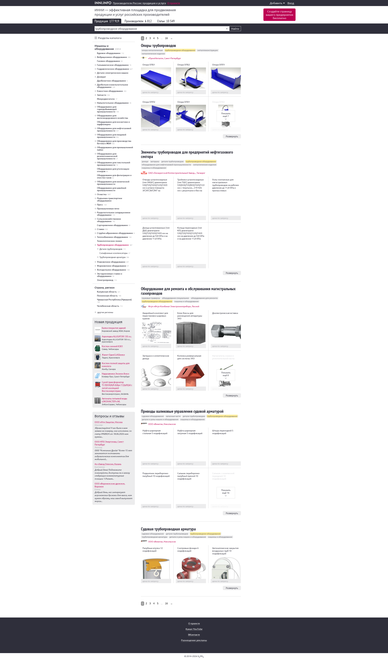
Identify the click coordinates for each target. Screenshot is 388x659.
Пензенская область (109, 295)
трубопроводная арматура (154, 537)
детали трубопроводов (172, 161)
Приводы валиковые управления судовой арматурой (182, 411)
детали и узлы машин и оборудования (160, 419)
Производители (138, 21)
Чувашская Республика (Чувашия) (114, 300)
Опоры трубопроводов (158, 45)
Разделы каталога (109, 37)
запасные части (173, 416)
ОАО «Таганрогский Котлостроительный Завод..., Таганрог (176, 172)
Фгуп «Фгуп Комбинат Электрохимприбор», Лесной (173, 306)
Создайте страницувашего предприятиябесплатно (279, 15)
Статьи (166, 21)
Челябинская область (110, 306)
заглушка (155, 161)
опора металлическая (152, 50)
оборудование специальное (175, 298)
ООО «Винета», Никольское (162, 424)
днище (145, 161)
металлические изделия (153, 53)
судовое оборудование (153, 416)
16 (166, 38)
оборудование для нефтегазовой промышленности (166, 164)
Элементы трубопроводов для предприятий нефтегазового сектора (187, 154)
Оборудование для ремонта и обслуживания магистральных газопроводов (188, 291)
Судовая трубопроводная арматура (168, 529)
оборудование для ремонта (204, 298)
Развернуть (232, 136)
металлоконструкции (207, 50)
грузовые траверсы (151, 298)
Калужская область (108, 291)
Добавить (276, 3)
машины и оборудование (154, 167)
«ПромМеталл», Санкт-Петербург (164, 58)
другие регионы (105, 312)
